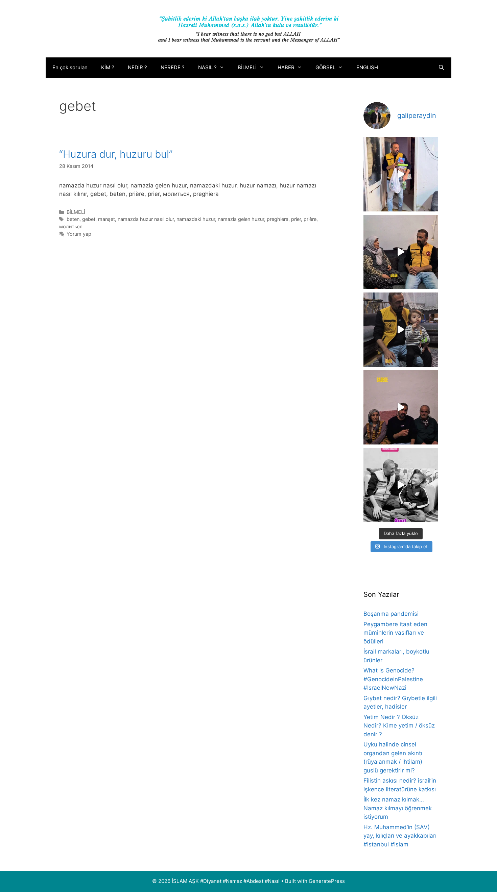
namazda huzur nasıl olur (146, 219)
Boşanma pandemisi (391, 613)
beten (73, 219)
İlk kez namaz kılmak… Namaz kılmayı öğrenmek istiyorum (397, 808)
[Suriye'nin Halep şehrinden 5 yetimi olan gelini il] (400, 252)
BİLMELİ (247, 67)
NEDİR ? (137, 67)
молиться (70, 226)
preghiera (277, 219)
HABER (286, 67)
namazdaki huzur (195, 219)
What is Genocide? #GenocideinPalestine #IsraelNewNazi (393, 679)
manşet (106, 219)
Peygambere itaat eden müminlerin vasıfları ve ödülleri (395, 633)
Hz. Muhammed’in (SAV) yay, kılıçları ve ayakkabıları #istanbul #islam (399, 836)
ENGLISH (367, 67)
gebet (88, 219)
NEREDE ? (173, 67)
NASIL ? (207, 67)
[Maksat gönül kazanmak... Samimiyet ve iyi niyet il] (400, 485)
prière (310, 219)
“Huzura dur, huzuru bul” (116, 154)
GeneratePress (327, 881)
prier (296, 219)
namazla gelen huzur (241, 219)
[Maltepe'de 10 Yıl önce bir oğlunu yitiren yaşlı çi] (400, 407)
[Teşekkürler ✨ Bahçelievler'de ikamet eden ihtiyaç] (400, 174)
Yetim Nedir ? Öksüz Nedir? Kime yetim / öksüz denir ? (399, 726)
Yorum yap (79, 234)
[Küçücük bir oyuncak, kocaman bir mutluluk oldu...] (400, 329)
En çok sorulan (70, 67)
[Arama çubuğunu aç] (441, 67)
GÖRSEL (325, 67)
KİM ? (107, 67)
